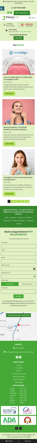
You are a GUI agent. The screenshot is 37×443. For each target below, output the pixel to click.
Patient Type (4, 280)
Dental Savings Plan (19, 377)
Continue (18, 296)
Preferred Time (5, 273)
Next (27, 201)
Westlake (28, 218)
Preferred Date (5, 265)
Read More (9, 93)
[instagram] (11, 12)
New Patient (9, 284)
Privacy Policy (26, 435)
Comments (4, 288)
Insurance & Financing (19, 374)
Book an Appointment (22, 13)
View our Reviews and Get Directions (18, 315)
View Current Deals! (25, 31)
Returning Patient (27, 284)
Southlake (30, 221)
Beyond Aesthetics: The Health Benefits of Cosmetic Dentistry (15, 128)
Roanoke (19, 224)
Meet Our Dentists (19, 379)
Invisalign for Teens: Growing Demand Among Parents (18, 178)
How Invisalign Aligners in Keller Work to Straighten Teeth (18, 78)
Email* (3, 250)
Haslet (7, 218)
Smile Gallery (19, 368)
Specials (19, 365)
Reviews (19, 371)
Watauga (20, 218)
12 (22, 201)
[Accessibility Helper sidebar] (2, 8)
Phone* (3, 258)
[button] (16, 428)
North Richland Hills (19, 221)
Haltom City (7, 221)
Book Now (28, 441)
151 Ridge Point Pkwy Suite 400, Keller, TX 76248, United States (19, 2)
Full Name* (4, 242)
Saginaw (13, 218)
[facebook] (8, 12)
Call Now (18, 38)
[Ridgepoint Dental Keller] (10, 17)
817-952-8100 (20, 7)
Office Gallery (19, 382)
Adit (28, 437)
